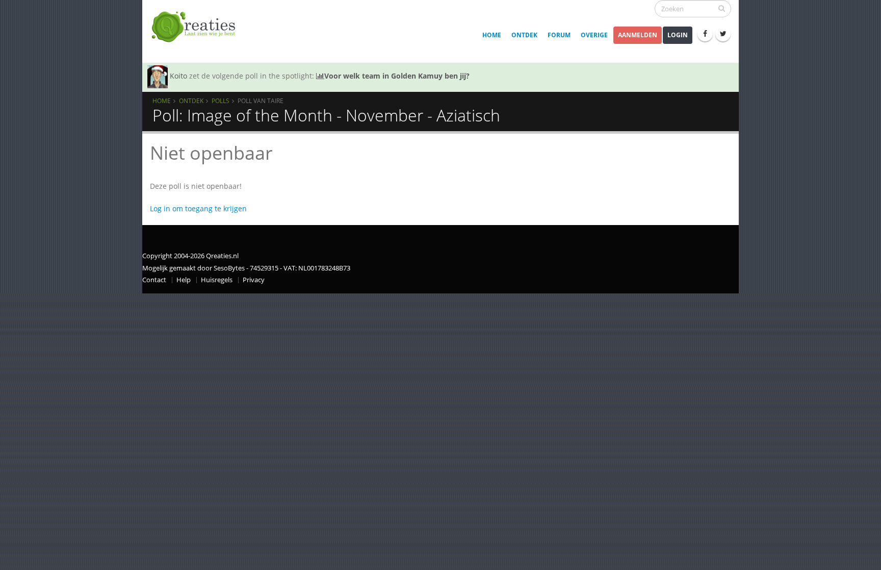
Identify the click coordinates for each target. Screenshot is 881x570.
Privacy (254, 280)
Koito (178, 76)
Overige (594, 35)
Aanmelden (637, 35)
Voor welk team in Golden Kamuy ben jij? (397, 76)
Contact (154, 280)
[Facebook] (705, 33)
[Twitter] (723, 33)
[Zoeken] (721, 8)
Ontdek (524, 35)
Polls (220, 100)
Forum (559, 35)
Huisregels (216, 280)
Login (677, 35)
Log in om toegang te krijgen (198, 208)
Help (183, 280)
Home (491, 35)
